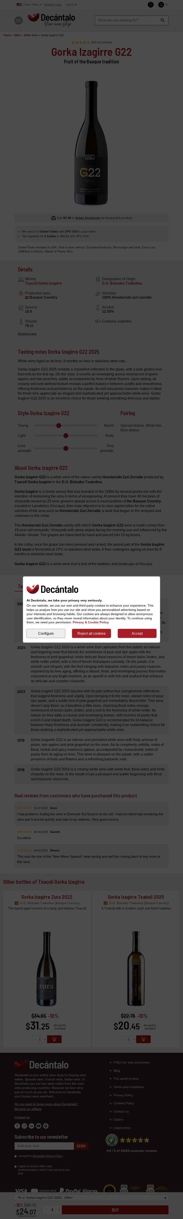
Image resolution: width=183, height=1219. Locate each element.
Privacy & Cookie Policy (91, 622)
